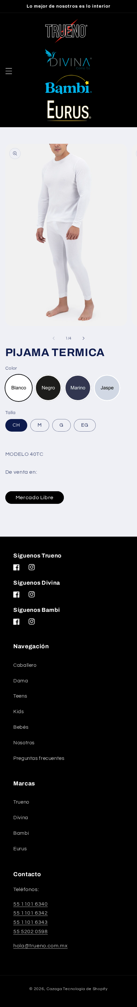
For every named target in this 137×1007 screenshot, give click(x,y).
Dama (20, 680)
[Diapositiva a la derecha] (83, 338)
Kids (18, 711)
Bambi (21, 833)
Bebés (20, 727)
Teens (20, 696)
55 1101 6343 (30, 922)
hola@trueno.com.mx (40, 945)
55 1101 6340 (30, 904)
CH (16, 425)
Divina (20, 817)
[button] (8, 71)
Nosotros (24, 742)
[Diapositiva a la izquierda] (53, 338)
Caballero (25, 665)
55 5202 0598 (30, 931)
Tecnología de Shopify (85, 989)
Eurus (20, 848)
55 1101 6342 (30, 913)
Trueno (21, 802)
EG (84, 425)
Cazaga (54, 989)
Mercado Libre (35, 497)
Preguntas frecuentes (39, 758)
